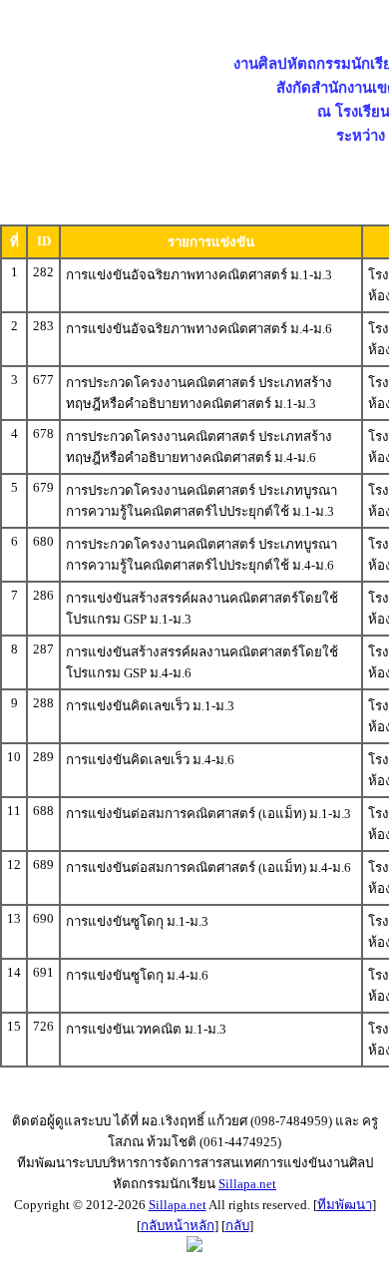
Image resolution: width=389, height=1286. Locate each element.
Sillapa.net (247, 1183)
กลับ (237, 1225)
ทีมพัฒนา (344, 1204)
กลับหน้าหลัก (177, 1225)
